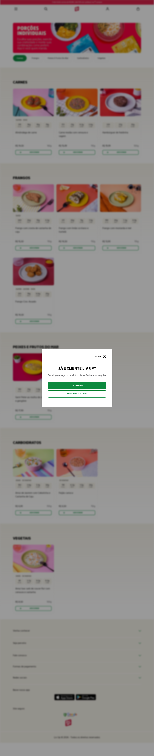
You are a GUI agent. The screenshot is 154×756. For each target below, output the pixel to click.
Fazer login (77, 385)
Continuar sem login (77, 394)
